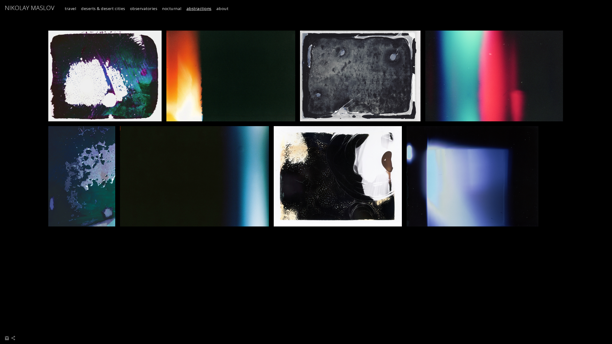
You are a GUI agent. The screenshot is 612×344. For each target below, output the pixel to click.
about (222, 8)
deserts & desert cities (103, 8)
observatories (144, 8)
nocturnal (172, 8)
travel (70, 8)
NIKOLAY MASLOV (29, 8)
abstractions (199, 8)
